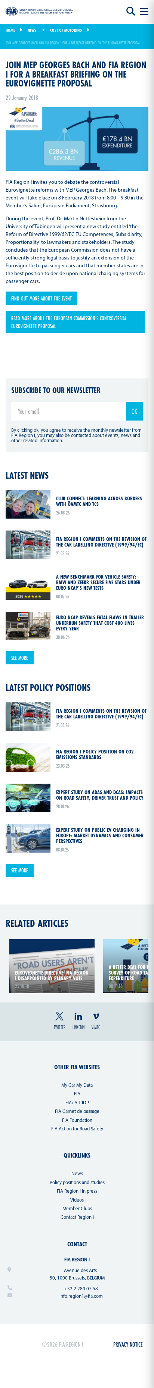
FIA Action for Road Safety (77, 1129)
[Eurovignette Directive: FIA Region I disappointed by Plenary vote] (52, 944)
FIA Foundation (77, 1120)
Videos (77, 1200)
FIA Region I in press (77, 1191)
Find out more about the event (41, 298)
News (32, 30)
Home (10, 30)
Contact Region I (77, 1217)
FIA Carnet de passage (77, 1111)
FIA (77, 1094)
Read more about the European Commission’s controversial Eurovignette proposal (69, 322)
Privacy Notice (128, 1344)
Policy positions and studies (77, 1182)
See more (19, 658)
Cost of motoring (66, 30)
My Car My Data (77, 1085)
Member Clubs (77, 1208)
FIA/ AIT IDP (77, 1103)
